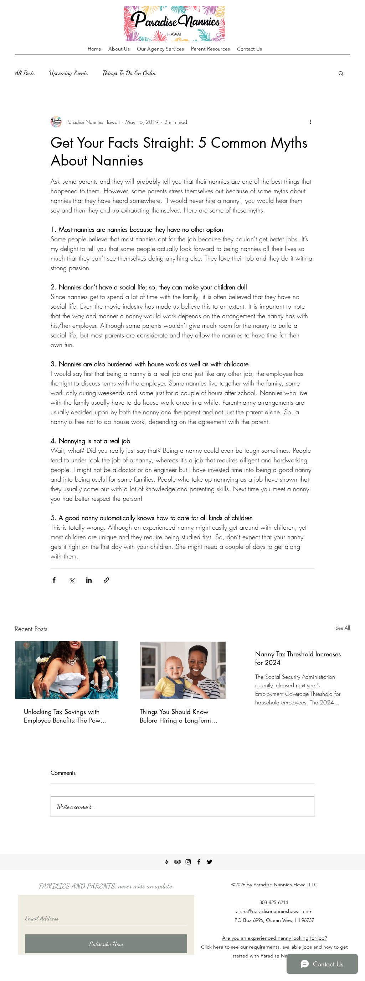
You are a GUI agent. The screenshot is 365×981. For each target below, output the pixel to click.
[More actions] (310, 121)
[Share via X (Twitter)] (71, 580)
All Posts (25, 73)
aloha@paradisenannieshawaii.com (274, 911)
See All (342, 627)
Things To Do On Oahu (129, 73)
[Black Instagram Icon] (188, 861)
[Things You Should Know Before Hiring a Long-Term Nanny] (182, 670)
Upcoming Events (68, 73)
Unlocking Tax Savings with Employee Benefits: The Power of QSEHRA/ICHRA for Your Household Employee (65, 715)
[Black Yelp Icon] (166, 861)
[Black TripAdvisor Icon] (177, 861)
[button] (341, 73)
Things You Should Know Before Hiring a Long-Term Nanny (175, 715)
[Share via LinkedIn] (89, 580)
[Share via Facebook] (54, 580)
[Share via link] (106, 580)
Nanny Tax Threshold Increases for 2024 (298, 658)
